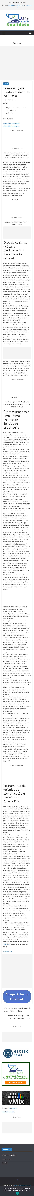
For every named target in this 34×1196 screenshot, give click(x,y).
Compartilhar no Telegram (11, 126)
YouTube (6, 944)
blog (14, 100)
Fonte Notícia (7, 951)
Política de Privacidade (9, 1155)
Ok (17, 1193)
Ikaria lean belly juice (8, 1112)
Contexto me (13, 1108)
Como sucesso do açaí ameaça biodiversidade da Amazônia (19, 1017)
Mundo (6, 83)
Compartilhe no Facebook (17, 996)
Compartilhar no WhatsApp (11, 123)
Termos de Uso (6, 1159)
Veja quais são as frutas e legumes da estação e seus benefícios (17, 1009)
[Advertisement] (17, 63)
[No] (32, 1191)
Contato (4, 1163)
